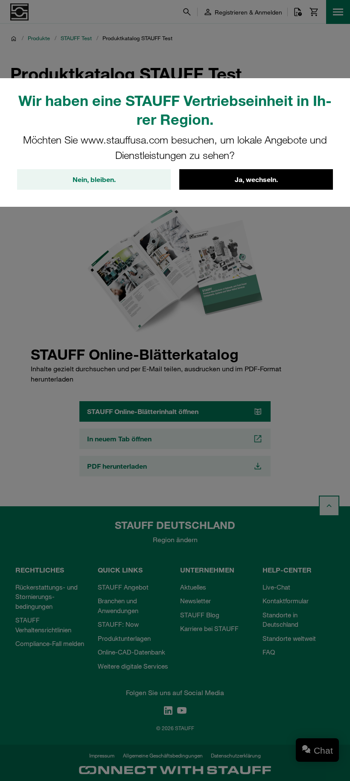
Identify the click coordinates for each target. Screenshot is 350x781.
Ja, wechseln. (256, 179)
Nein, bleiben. (94, 179)
